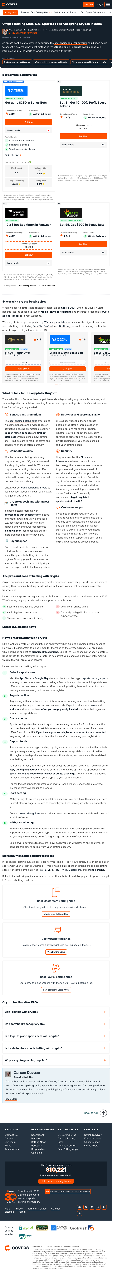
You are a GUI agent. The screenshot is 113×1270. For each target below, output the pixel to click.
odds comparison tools (34, 490)
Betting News (38, 1144)
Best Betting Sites (39, 12)
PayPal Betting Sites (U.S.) (56, 992)
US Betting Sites (67, 1137)
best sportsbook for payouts (70, 42)
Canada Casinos (67, 1148)
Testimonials (12, 1151)
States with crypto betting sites (17, 62)
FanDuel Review (12, 155)
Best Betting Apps (68, 1151)
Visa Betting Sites (56, 954)
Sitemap (9, 1214)
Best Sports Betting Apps (93, 12)
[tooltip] (90, 30)
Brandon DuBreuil (66, 30)
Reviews (25, 12)
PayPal (42, 872)
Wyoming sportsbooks (57, 322)
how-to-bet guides (29, 816)
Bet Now (29, 122)
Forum (22, 1214)
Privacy (19, 1211)
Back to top (91, 1115)
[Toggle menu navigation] (108, 4)
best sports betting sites (23, 423)
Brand (8, 1148)
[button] (56, 387)
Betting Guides (42, 1132)
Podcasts (36, 1148)
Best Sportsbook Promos (65, 12)
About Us (12, 1132)
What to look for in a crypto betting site (51, 62)
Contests (91, 1132)
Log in (100, 4)
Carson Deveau (15, 30)
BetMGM (37, 326)
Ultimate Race (92, 1144)
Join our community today (56, 1184)
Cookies (55, 1211)
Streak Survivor (93, 1137)
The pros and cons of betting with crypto (89, 62)
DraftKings (65, 326)
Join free (88, 4)
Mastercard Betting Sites (56, 916)
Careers (9, 1141)
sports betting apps (94, 681)
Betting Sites (68, 1132)
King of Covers (92, 1141)
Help (7, 1211)
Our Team (10, 1144)
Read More (11, 1101)
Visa (64, 872)
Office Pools (91, 1148)
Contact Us (11, 1137)
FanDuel (48, 326)
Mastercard (74, 872)
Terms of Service (37, 1211)
